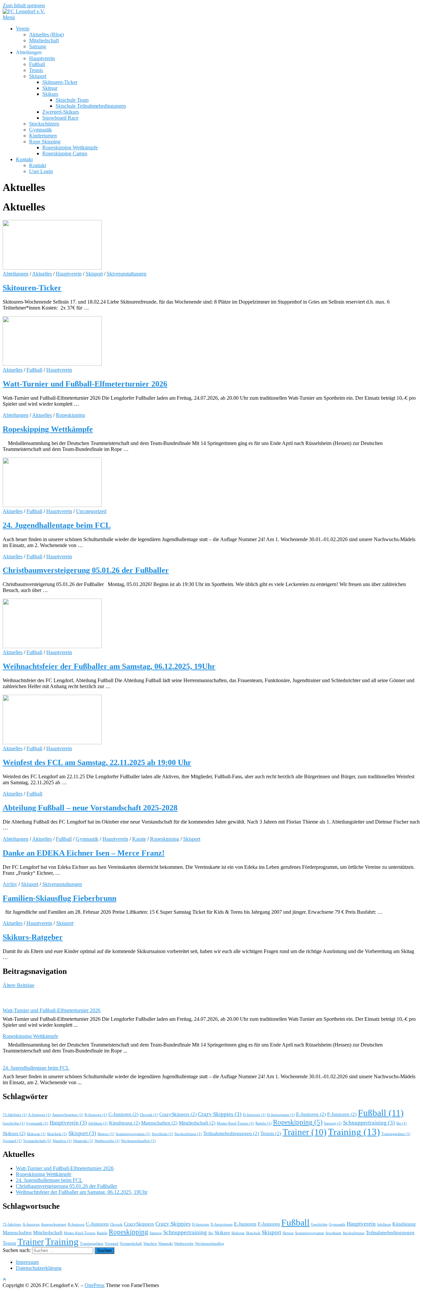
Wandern (62, 1141)
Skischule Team (72, 100)
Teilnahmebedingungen (231, 1133)
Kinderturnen (43, 135)
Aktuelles (42, 274)
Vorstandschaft (37, 1141)
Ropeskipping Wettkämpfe (70, 147)
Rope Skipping (44, 141)
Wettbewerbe (107, 1141)
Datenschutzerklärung (38, 1268)
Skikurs (50, 94)
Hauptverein (42, 58)
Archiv (10, 884)
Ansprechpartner (67, 1115)
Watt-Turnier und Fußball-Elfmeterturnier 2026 (85, 384)
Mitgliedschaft (44, 40)
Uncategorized (91, 511)
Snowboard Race (60, 118)
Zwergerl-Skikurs (60, 112)
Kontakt (24, 159)
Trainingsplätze (395, 1134)
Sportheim (162, 1134)
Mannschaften (159, 1122)
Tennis (36, 70)
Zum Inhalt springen (24, 5)
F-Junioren (342, 1114)
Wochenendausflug (138, 1141)
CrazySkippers (178, 1114)
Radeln (263, 1123)
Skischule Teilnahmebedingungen (91, 106)
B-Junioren (96, 1115)
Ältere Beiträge (18, 985)
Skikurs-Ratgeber (33, 937)
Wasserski (83, 1141)
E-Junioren (311, 1114)
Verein (22, 28)
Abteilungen (15, 274)
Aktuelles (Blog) (46, 34)
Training (354, 1131)
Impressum (27, 1262)
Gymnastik (40, 129)
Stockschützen (44, 124)
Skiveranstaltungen (126, 274)
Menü (9, 17)
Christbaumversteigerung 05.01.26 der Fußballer (86, 570)
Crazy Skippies (220, 1114)
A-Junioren (39, 1115)
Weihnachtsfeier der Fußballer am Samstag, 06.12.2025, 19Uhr (109, 666)
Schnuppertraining (369, 1123)
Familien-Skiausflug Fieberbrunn (59, 898)
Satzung (37, 46)
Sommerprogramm (133, 1134)
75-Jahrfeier (15, 1115)
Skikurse (36, 1134)
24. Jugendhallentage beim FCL (57, 525)
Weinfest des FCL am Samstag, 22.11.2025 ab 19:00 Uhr (97, 762)
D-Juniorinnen (281, 1115)
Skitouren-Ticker (59, 82)
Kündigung (124, 1122)
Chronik (149, 1115)
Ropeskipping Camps (64, 153)
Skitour (50, 88)
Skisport (37, 76)
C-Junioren (123, 1114)
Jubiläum (98, 1123)
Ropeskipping (70, 415)
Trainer (305, 1132)
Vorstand (12, 1141)
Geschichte (14, 1123)
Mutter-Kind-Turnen (235, 1123)
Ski (401, 1123)
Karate (139, 839)
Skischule (57, 1134)
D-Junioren (254, 1115)
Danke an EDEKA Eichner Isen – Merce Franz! (84, 853)
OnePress (94, 1285)
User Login (41, 171)
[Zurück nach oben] (4, 1279)
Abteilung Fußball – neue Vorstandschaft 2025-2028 (90, 807)
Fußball (37, 64)
